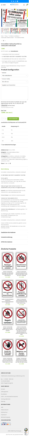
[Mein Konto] (24, 4)
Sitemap (3, 401)
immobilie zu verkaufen (14, 156)
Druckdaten (4, 394)
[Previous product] (2, 41)
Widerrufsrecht (4, 410)
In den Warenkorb (13, 118)
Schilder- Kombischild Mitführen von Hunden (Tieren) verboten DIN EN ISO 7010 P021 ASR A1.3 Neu (21, 360)
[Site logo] (14, 4)
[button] (2, 17)
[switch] (26, 434)
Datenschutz (4, 412)
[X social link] (11, 1)
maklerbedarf (4, 159)
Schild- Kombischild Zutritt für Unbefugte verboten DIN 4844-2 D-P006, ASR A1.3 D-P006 (7, 360)
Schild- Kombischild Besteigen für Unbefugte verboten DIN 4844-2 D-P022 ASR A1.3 (7, 273)
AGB (2, 407)
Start (2, 36)
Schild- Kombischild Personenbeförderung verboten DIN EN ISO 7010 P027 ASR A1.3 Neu (21, 301)
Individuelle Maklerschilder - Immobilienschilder (12, 37)
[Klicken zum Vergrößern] (3, 24)
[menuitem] (14, 389)
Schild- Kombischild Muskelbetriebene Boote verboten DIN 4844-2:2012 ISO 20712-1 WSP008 (21, 273)
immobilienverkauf (5, 157)
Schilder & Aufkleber (14, 36)
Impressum (4, 414)
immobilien (23, 156)
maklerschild (11, 159)
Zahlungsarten (4, 391)
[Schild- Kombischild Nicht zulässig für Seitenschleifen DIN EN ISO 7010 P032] (7, 288)
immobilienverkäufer (16, 157)
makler (23, 157)
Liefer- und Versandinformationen (9, 396)
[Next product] (5, 41)
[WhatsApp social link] (15, 1)
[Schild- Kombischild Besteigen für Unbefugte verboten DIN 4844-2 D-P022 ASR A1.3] (7, 261)
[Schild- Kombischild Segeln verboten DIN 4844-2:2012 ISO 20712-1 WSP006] (7, 316)
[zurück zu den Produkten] (3, 41)
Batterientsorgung (5, 417)
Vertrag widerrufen (5, 399)
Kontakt (3, 389)
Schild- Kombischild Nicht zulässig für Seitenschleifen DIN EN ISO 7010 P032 (7, 301)
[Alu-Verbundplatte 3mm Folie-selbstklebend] (14, 75)
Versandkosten (14, 51)
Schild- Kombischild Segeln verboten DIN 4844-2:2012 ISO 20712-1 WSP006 (7, 328)
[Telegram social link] (17, 1)
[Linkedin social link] (13, 1)
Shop (6, 36)
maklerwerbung (19, 159)
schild (8, 161)
